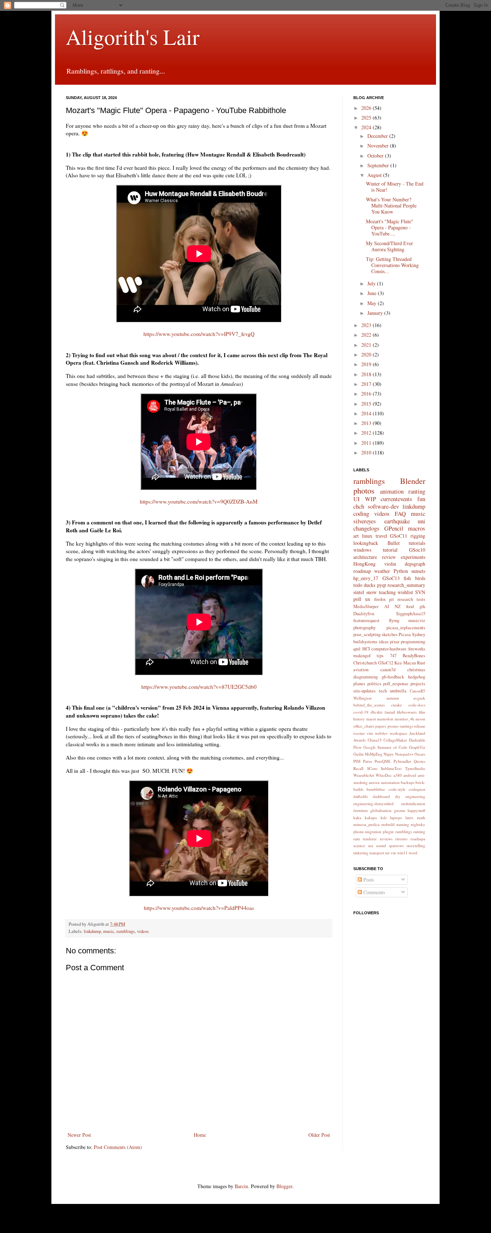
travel (381, 535)
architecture (365, 557)
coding (361, 513)
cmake (396, 704)
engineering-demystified (373, 803)
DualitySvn (363, 614)
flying (394, 620)
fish (407, 578)
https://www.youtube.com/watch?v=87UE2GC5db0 (199, 686)
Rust (421, 663)
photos (364, 490)
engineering (415, 796)
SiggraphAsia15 (410, 614)
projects (417, 684)
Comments (373, 892)
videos (143, 931)
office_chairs (363, 726)
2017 (367, 383)
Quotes (419, 761)
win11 (402, 852)
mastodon (385, 718)
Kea (398, 663)
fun (421, 499)
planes (359, 684)
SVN (420, 592)
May (372, 303)
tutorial (390, 549)
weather (382, 571)
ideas (384, 642)
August (375, 175)
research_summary (406, 585)
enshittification (413, 803)
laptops (396, 817)
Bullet (393, 543)
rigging (417, 535)
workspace (398, 733)
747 (393, 656)
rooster (359, 733)
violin (390, 563)
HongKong (364, 563)
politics (374, 684)
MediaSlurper (365, 606)
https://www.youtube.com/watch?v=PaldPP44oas (199, 907)
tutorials (417, 543)
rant (356, 838)
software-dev (383, 506)
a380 (398, 775)
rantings (406, 726)
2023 (367, 325)
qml (357, 649)
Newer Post (79, 1134)
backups (407, 782)
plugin (388, 831)
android (409, 775)
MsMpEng (373, 754)
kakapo (371, 817)
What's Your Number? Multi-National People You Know (391, 205)
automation (390, 782)
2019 (367, 364)
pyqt (381, 585)
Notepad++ (404, 754)
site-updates (364, 691)
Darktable (417, 740)
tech (383, 691)
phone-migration (367, 831)
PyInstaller (402, 761)
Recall (358, 768)
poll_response (395, 684)
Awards (359, 740)
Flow (357, 747)
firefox (380, 599)
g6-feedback (393, 677)
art (356, 535)
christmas (416, 670)
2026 (367, 107)
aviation (360, 670)
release (419, 726)
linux (367, 535)
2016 (367, 393)
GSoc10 (417, 549)
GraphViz (417, 747)
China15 (375, 740)
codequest (417, 789)
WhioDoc (384, 775)
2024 (367, 127)
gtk (422, 606)
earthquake (397, 521)
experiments (413, 557)
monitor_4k (404, 718)
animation (392, 491)
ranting (416, 491)
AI (386, 606)
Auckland (417, 733)
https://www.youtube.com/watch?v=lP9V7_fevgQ (198, 333)
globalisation (380, 810)
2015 (367, 403)
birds (420, 578)
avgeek (419, 698)
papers (380, 726)
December (378, 135)
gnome (399, 810)
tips (380, 656)
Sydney (418, 634)
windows (362, 549)
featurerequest (366, 620)
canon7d (387, 670)
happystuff (416, 810)
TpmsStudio (415, 768)
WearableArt (363, 775)
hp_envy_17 (365, 578)
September (378, 165)
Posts (368, 879)
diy (397, 796)
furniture (360, 810)
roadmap (362, 571)
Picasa (405, 634)
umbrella (398, 691)
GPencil (393, 528)
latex (409, 817)
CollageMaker (395, 740)
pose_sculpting (367, 634)
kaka (357, 817)
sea (370, 845)
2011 (367, 442)
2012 (367, 432)
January (375, 312)
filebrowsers (407, 712)
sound (381, 845)
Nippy (389, 754)
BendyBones (414, 656)
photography (364, 628)
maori (371, 718)
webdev (381, 733)
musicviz (416, 620)
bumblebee (376, 789)
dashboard (381, 796)
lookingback (365, 543)
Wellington (362, 698)
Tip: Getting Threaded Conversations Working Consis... (392, 265)
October (376, 155)
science (359, 845)
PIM (357, 761)
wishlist (405, 592)
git (391, 599)
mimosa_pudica (366, 824)
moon (420, 718)
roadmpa (417, 838)
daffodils (360, 796)
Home (200, 1134)
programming (413, 642)
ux (367, 599)
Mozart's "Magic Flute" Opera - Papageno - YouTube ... (389, 227)
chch (358, 506)
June (372, 293)
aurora (374, 782)
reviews (386, 838)
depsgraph (415, 563)
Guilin (358, 754)
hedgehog (416, 677)
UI (356, 499)
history (359, 718)
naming (402, 824)
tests (421, 599)
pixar (394, 642)
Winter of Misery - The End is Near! (394, 186)
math (421, 817)
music (108, 931)
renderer (370, 838)
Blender (412, 480)
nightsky (418, 824)
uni (421, 521)
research (405, 599)
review (389, 557)
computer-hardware (389, 649)
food (410, 606)
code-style (397, 789)
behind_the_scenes (369, 704)
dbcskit (376, 712)
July (372, 283)
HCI (366, 649)
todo (357, 585)
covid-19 (360, 712)
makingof (362, 656)
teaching (387, 592)
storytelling (416, 845)
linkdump (92, 931)
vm (393, 852)
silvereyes (364, 521)
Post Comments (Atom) (118, 1147)
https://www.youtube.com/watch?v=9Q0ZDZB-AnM (199, 501)
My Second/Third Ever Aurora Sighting (389, 246)
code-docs (416, 704)
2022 (367, 334)
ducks (369, 585)
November (378, 145)
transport (377, 852)
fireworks (416, 649)
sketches (390, 634)
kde (384, 817)
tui (387, 852)
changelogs (366, 528)
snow (371, 592)
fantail (390, 712)
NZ (398, 606)
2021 (367, 344)
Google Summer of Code (385, 747)
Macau (409, 663)
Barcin (241, 1186)
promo (393, 726)
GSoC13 (391, 578)
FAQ (400, 513)
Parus (367, 761)
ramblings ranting (410, 831)
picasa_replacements (405, 628)
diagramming (365, 677)
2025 (367, 117)
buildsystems (365, 642)
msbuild (388, 824)
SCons (372, 768)
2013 (367, 423)
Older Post (319, 1134)
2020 (367, 354)
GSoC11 (398, 535)
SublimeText (391, 768)
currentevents (396, 499)
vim (370, 733)
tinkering (360, 852)
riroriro (401, 838)
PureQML (383, 761)
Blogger (284, 1186)
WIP (370, 499)
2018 (367, 374)
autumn (392, 698)
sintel (358, 592)
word (413, 852)
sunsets (418, 571)
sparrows (396, 845)
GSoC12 (385, 663)
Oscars (419, 754)
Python (401, 571)
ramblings (125, 931)
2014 (367, 413)
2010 (367, 452)
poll (357, 599)
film (422, 712)
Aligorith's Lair (132, 36)
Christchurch (365, 663)
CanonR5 (417, 690)
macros (416, 528)
